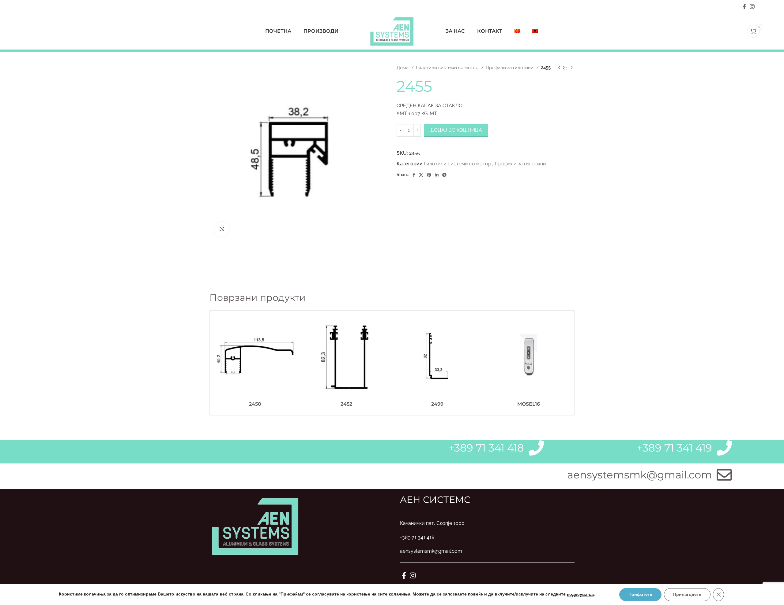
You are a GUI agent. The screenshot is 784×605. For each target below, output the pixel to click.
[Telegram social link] (444, 175)
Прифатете (640, 594)
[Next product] (571, 68)
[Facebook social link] (744, 6)
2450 (255, 404)
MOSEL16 (528, 404)
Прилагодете (687, 594)
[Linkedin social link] (436, 175)
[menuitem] (517, 31)
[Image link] (255, 525)
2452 (346, 404)
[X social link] (421, 175)
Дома (403, 67)
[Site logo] (392, 31)
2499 (437, 404)
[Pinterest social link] (429, 175)
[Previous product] (559, 68)
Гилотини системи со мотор (448, 67)
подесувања (580, 594)
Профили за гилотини (510, 67)
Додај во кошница (456, 130)
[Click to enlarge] (221, 229)
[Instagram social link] (752, 6)
